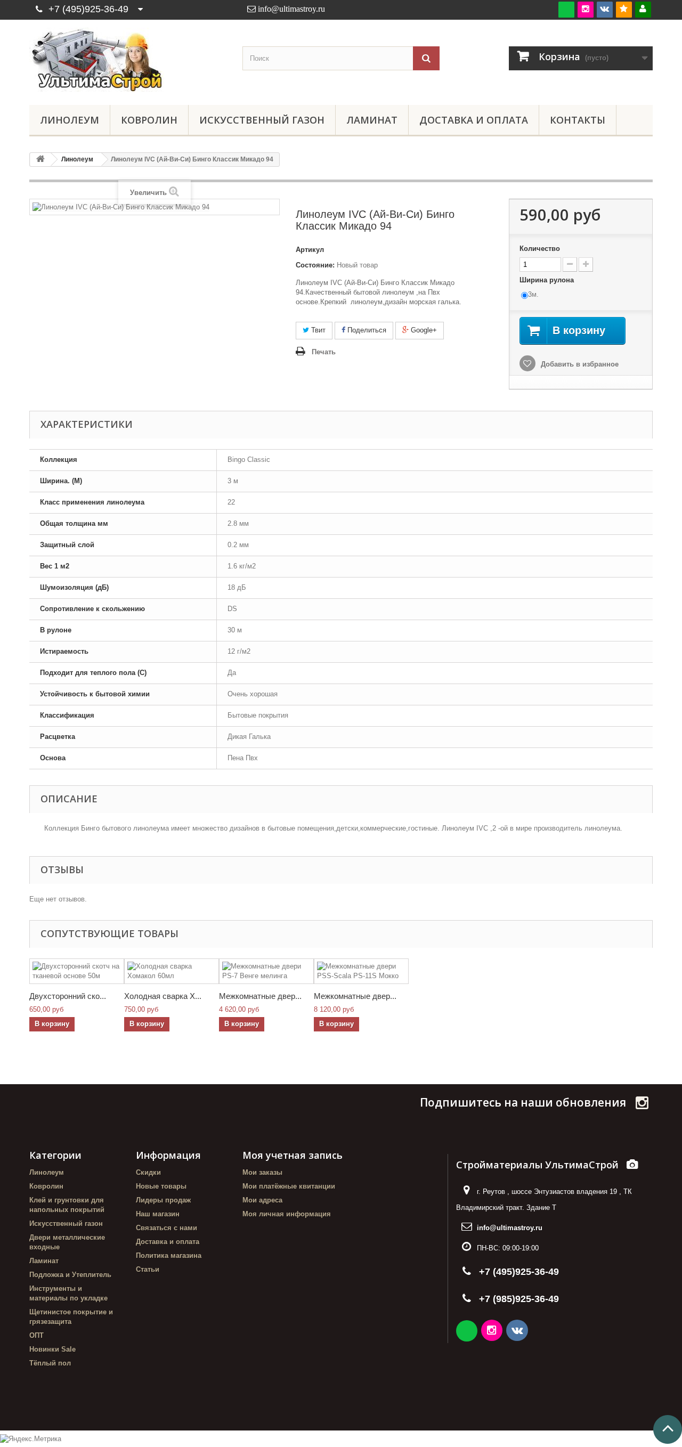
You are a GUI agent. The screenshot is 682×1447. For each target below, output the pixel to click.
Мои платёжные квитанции (288, 1186)
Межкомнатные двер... (260, 996)
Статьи (147, 1269)
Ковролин (149, 119)
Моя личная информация (286, 1214)
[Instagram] (585, 9)
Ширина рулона (547, 280)
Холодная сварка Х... (162, 996)
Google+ (423, 330)
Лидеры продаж (163, 1200)
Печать (324, 352)
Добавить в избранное (579, 364)
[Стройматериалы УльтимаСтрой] (127, 60)
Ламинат (371, 119)
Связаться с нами (166, 1228)
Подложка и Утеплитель (70, 1275)
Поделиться (365, 330)
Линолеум (69, 119)
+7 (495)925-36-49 (88, 9)
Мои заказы (262, 1172)
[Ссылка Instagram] (492, 1332)
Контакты (577, 119)
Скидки (148, 1172)
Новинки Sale (52, 1349)
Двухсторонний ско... (67, 996)
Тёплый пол (50, 1363)
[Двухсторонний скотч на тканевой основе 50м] (76, 971)
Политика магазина (168, 1255)
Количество (539, 249)
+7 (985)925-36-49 (519, 1299)
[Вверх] (667, 1429)
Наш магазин (158, 1214)
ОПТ (36, 1335)
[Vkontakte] (604, 9)
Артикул (310, 250)
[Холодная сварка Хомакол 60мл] (171, 971)
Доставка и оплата (473, 119)
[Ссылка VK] (518, 1332)
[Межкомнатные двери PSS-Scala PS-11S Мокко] (361, 971)
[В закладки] (624, 9)
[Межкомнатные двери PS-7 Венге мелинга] (266, 971)
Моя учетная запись (292, 1155)
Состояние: (315, 265)
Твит (317, 330)
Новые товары (161, 1186)
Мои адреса (262, 1200)
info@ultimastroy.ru (509, 1228)
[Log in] (643, 9)
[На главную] (40, 159)
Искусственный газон (261, 119)
